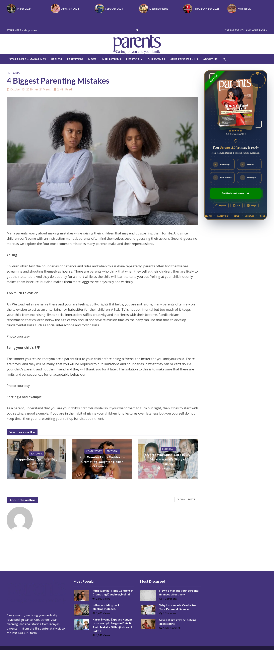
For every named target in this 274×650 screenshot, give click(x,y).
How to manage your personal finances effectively (179, 592)
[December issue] (143, 8)
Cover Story (94, 451)
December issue (158, 8)
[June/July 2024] (55, 8)
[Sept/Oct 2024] (99, 8)
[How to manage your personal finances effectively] (148, 595)
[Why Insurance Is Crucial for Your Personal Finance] (148, 609)
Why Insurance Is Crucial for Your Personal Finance (177, 607)
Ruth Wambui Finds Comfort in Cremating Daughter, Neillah (102, 459)
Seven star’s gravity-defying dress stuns (177, 621)
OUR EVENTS (156, 59)
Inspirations (111, 59)
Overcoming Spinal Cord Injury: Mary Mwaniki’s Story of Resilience (168, 459)
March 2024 (24, 8)
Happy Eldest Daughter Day (36, 459)
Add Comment (171, 628)
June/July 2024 (70, 8)
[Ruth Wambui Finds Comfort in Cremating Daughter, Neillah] (81, 595)
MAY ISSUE (244, 8)
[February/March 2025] (187, 8)
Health (56, 59)
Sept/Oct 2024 (114, 8)
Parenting (75, 59)
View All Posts (186, 499)
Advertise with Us (184, 59)
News (92, 59)
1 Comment (170, 598)
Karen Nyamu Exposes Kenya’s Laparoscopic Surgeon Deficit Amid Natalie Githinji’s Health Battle (112, 625)
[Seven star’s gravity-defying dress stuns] (148, 624)
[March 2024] (11, 8)
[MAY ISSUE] (231, 8)
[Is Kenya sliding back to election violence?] (81, 609)
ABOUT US (210, 59)
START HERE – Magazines (22, 30)
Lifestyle (133, 59)
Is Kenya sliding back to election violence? (108, 606)
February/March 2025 (206, 8)
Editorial (14, 73)
